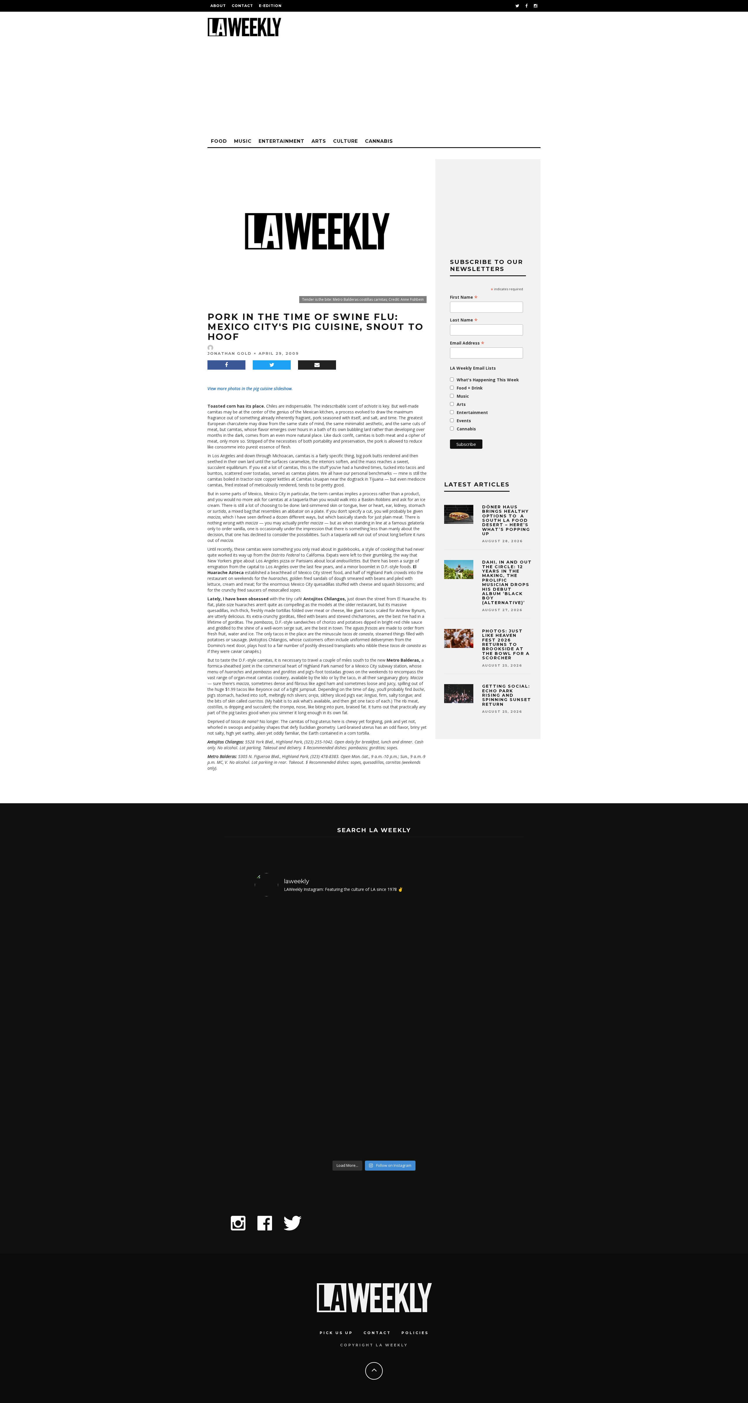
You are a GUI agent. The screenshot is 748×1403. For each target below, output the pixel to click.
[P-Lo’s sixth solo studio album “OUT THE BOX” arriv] (465, 1029)
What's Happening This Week (488, 380)
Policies (415, 1333)
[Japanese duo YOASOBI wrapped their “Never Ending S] (344, 1029)
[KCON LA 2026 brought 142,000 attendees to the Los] (404, 1029)
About (218, 6)
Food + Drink (470, 388)
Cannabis (379, 141)
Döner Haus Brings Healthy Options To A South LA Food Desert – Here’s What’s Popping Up (506, 520)
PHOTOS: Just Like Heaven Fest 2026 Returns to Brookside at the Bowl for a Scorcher (506, 644)
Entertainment (281, 141)
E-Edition (270, 6)
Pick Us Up (336, 1333)
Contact (242, 6)
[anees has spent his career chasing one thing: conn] (283, 1029)
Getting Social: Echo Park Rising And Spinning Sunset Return (506, 695)
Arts (318, 141)
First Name (464, 297)
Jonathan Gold (229, 353)
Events (464, 420)
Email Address (467, 343)
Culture (345, 141)
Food (219, 141)
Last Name (464, 320)
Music (243, 141)
